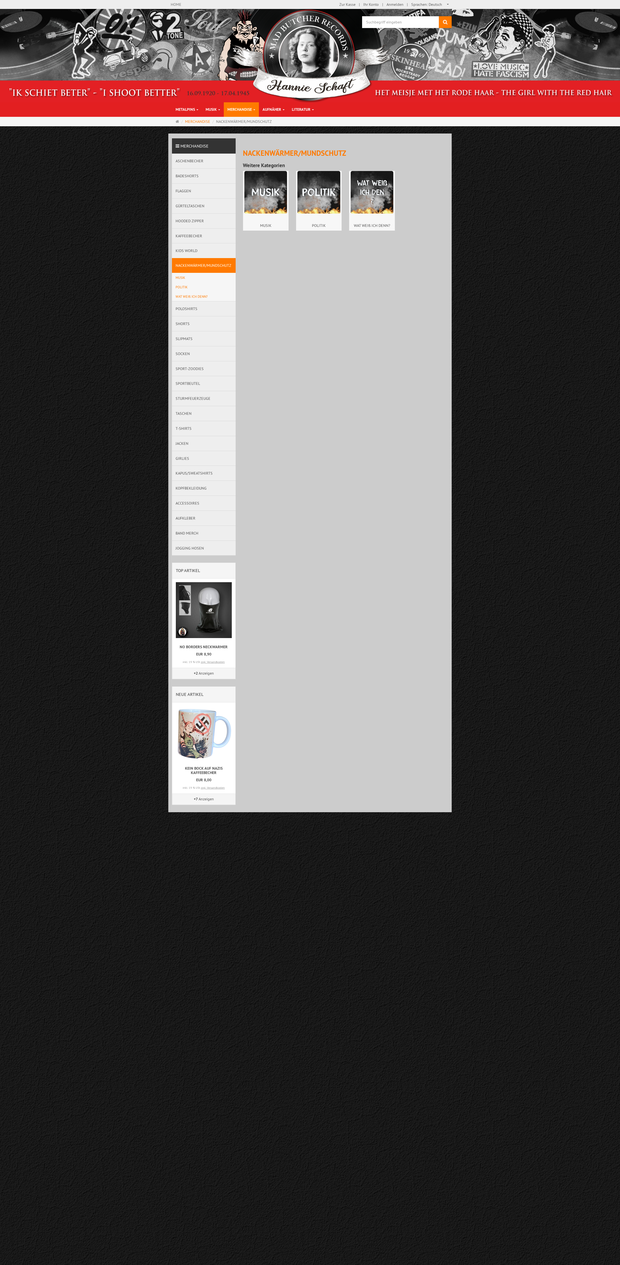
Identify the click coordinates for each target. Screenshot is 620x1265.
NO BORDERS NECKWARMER (204, 646)
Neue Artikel (189, 694)
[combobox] (430, 4)
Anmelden (395, 4)
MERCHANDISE (240, 109)
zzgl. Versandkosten (213, 662)
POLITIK (319, 225)
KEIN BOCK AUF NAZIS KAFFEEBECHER (204, 770)
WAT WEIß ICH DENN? (372, 225)
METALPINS (186, 109)
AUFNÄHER (272, 109)
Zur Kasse (347, 4)
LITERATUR (301, 109)
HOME (176, 4)
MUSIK (212, 109)
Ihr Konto (371, 4)
